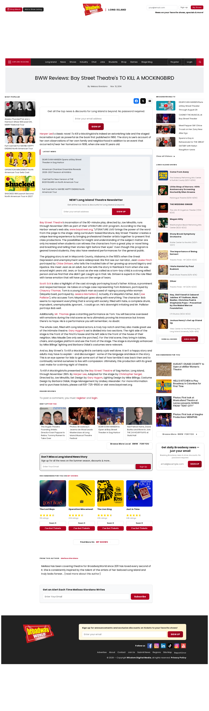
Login (189, 61)
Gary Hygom (76, 330)
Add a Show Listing (33, 9)
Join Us (131, 652)
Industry (84, 61)
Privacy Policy (178, 657)
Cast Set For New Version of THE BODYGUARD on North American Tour (60, 181)
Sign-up (184, 7)
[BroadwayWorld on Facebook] (150, 646)
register (81, 398)
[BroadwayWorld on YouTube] (183, 646)
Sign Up (96, 126)
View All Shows (169, 339)
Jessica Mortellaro (86, 294)
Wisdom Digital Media (139, 657)
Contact (121, 652)
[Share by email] (150, 101)
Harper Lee (46, 133)
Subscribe (140, 596)
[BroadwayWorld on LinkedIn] (163, 646)
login (94, 398)
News (63, 61)
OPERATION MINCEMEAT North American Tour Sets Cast (19, 164)
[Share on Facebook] (136, 101)
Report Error (180, 652)
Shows (73, 61)
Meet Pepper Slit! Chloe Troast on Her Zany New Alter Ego (190, 129)
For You (52, 404)
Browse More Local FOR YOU (129, 443)
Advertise (102, 652)
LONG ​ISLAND (117, 9)
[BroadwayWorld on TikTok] (170, 646)
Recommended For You (168, 355)
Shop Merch (15, 9)
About (112, 652)
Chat (93, 61)
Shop (124, 61)
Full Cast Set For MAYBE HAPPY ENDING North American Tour (19, 140)
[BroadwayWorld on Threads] (176, 646)
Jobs (102, 61)
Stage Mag (146, 61)
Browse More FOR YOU (178, 434)
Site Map (167, 652)
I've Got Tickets (53, 528)
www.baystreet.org (81, 229)
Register (175, 61)
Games (134, 61)
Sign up (194, 463)
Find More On (94, 542)
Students (113, 61)
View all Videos (164, 156)
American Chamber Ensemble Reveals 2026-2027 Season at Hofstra (61, 171)
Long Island (51, 61)
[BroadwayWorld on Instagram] (156, 646)
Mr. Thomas (62, 314)
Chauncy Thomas (50, 290)
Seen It (52, 523)
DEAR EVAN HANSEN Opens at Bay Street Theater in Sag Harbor (62, 161)
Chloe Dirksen (64, 263)
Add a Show (190, 339)
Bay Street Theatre (51, 222)
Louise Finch (145, 260)
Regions (157, 652)
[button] (200, 62)
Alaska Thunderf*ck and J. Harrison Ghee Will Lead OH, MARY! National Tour (18, 114)
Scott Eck (45, 283)
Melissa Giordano (69, 558)
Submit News (143, 652)
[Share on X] (143, 101)
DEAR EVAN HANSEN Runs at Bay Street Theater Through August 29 (191, 106)
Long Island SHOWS (166, 164)
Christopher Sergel (130, 374)
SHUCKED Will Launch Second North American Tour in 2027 (19, 187)
